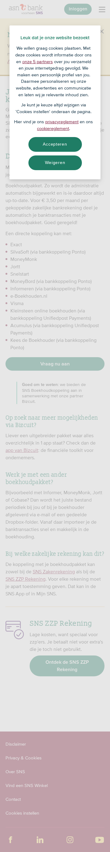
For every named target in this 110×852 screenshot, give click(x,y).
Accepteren (55, 144)
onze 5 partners (37, 61)
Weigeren (55, 162)
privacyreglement (62, 121)
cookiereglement (53, 128)
